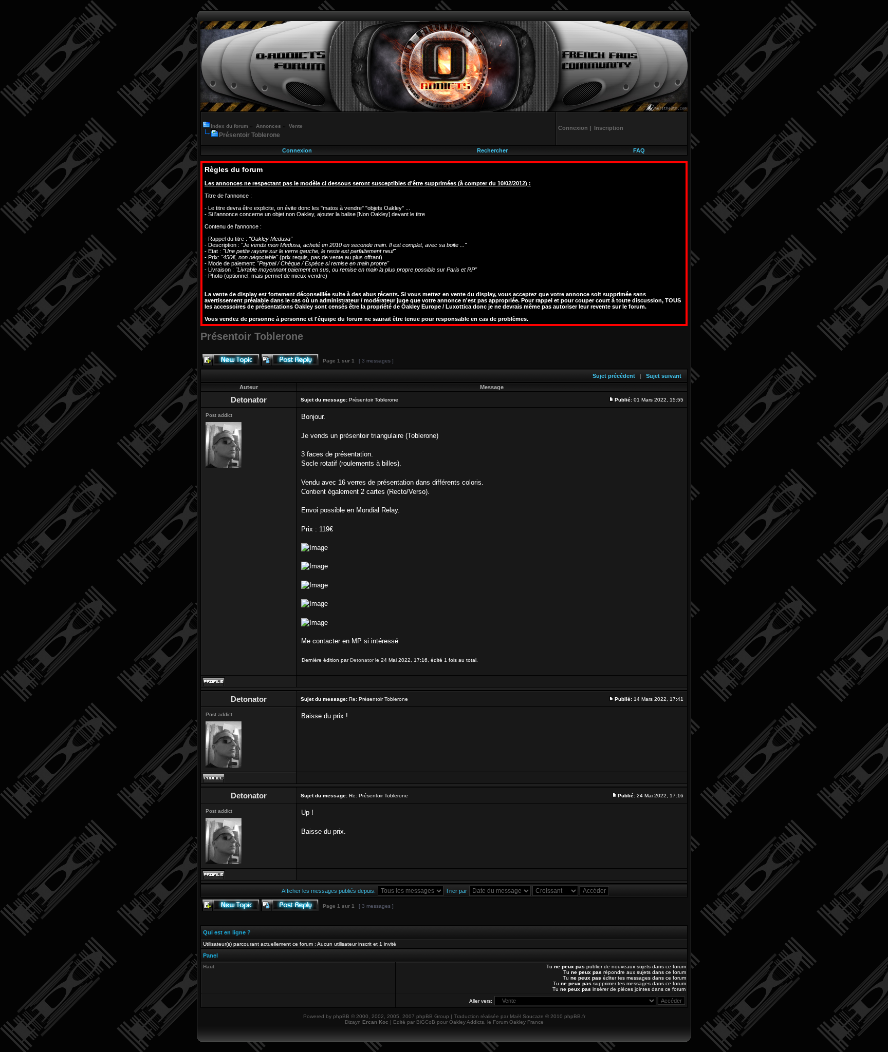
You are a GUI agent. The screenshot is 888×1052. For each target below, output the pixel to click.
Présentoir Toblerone (249, 135)
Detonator (362, 660)
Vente (296, 126)
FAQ (639, 150)
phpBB (341, 1016)
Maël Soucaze (527, 1016)
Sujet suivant (663, 376)
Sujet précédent (614, 376)
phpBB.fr (574, 1016)
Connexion (297, 150)
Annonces (268, 126)
